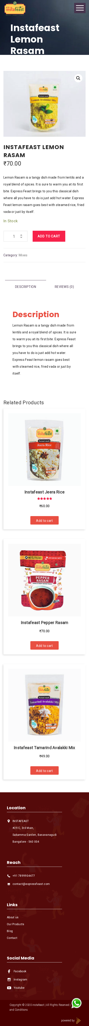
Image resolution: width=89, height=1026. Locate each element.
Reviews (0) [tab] (64, 287)
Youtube (19, 987)
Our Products (15, 924)
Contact (12, 938)
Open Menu (80, 8)
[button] (78, 78)
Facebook (20, 971)
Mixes (23, 255)
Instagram (20, 979)
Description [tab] (25, 287)
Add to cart (49, 236)
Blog (10, 931)
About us (12, 917)
